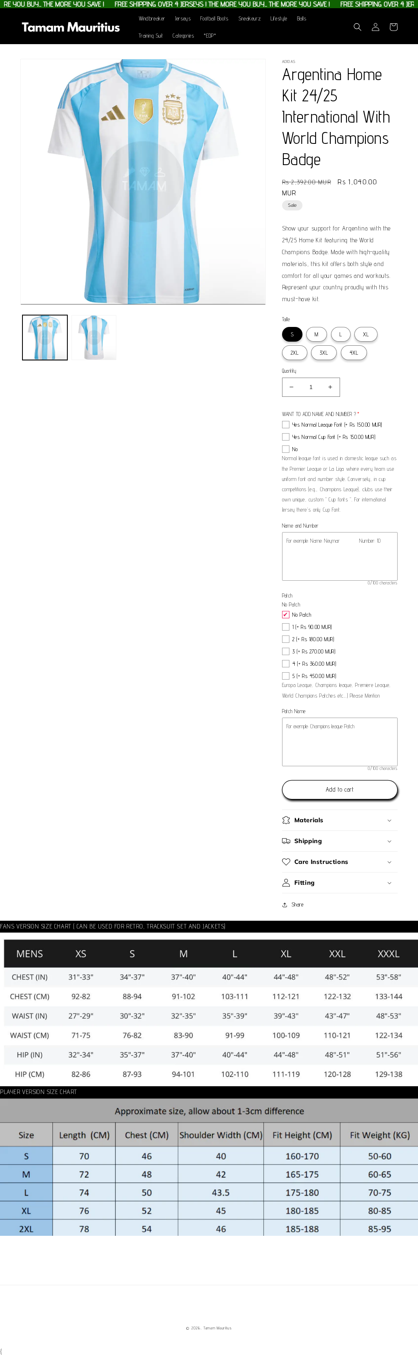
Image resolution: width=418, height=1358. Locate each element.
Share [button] (297, 904)
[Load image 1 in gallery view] (44, 337)
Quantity (289, 370)
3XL (324, 352)
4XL (353, 352)
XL (366, 334)
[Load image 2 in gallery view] (93, 337)
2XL (295, 352)
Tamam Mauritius (217, 1327)
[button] (358, 27)
